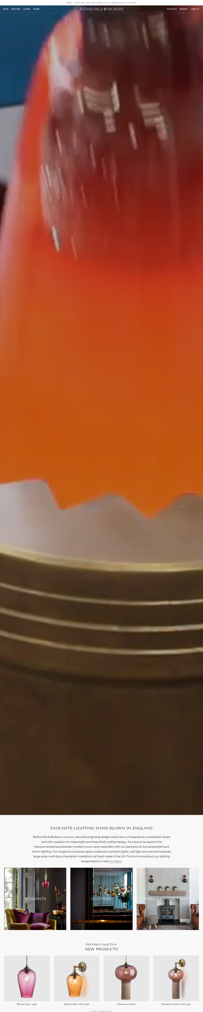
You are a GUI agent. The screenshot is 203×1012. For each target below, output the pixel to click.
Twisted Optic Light (27, 1004)
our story (115, 861)
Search (184, 9)
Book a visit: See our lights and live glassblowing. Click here (102, 3)
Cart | (195, 9)
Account (172, 9)
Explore (15, 9)
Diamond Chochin (126, 1004)
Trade (36, 9)
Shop (5, 9)
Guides (26, 9)
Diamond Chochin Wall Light (176, 1004)
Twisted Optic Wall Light (76, 1004)
